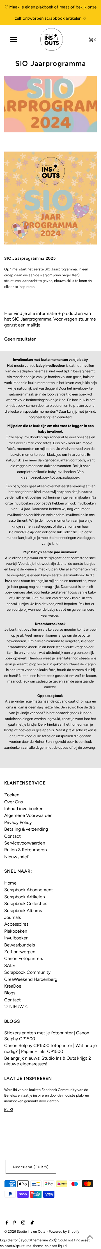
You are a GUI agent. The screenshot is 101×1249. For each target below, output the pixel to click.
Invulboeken (16, 938)
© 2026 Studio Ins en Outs (25, 1232)
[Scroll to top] (89, 1237)
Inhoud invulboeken (23, 808)
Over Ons (13, 801)
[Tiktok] (31, 1223)
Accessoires (16, 924)
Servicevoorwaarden (24, 843)
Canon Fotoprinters (23, 958)
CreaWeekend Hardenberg (30, 979)
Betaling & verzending (26, 829)
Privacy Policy (18, 822)
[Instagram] (22, 1223)
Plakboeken (15, 931)
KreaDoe (12, 986)
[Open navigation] (13, 39)
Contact (12, 836)
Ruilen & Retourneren (25, 849)
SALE (9, 965)
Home (10, 883)
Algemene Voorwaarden (28, 815)
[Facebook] (6, 1223)
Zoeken (11, 794)
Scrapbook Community (27, 972)
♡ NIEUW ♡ (16, 1006)
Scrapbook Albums (23, 910)
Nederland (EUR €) (31, 1167)
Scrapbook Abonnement (28, 889)
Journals (12, 917)
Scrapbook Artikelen (24, 896)
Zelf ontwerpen (19, 951)
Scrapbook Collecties (25, 903)
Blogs (9, 992)
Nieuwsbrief (16, 856)
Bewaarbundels (19, 945)
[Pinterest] (14, 1223)
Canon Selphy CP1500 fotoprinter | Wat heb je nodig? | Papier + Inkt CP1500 (50, 1048)
